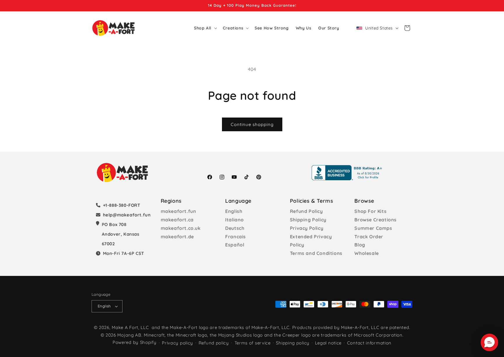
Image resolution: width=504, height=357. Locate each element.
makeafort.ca (177, 220)
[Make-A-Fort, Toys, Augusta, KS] (348, 172)
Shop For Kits (370, 211)
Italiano (234, 220)
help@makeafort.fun (127, 215)
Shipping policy (292, 343)
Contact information (369, 343)
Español (234, 245)
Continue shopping (252, 124)
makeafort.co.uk (181, 228)
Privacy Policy (306, 228)
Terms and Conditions (316, 253)
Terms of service (253, 343)
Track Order (368, 236)
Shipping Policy (308, 220)
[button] (204, 28)
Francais (235, 236)
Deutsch (234, 228)
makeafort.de (177, 236)
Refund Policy (306, 211)
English (233, 211)
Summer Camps (373, 228)
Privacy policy (177, 343)
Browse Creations (375, 220)
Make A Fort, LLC (130, 327)
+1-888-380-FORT (121, 205)
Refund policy (214, 343)
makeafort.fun (178, 211)
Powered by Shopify (135, 342)
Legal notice (328, 343)
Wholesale (366, 253)
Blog (359, 245)
